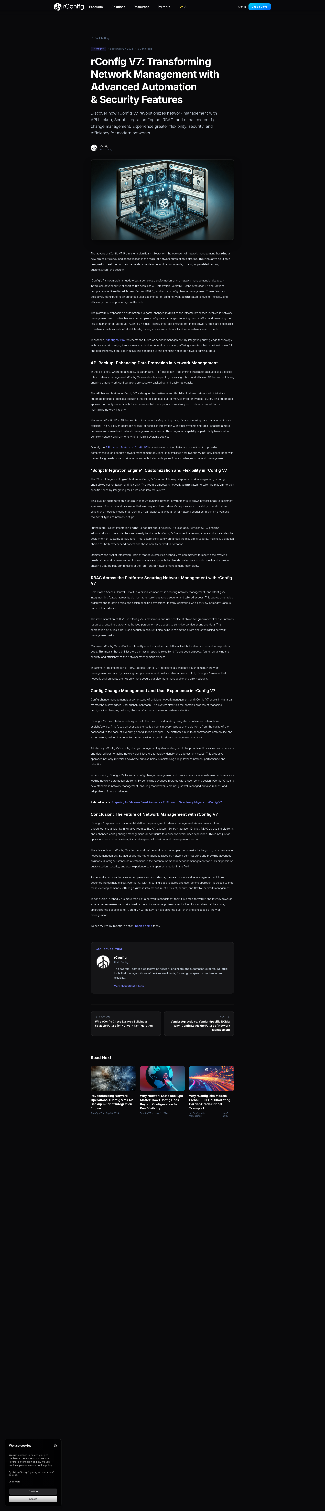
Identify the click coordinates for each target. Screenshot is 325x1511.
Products (96, 7)
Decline (33, 1491)
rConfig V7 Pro (115, 340)
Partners (164, 7)
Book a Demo (259, 6)
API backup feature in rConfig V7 (127, 447)
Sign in (242, 6)
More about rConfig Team (129, 986)
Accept (33, 1498)
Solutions (118, 7)
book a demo (143, 926)
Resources (141, 7)
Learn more (14, 1481)
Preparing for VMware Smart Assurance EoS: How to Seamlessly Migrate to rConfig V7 (167, 802)
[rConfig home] (69, 7)
